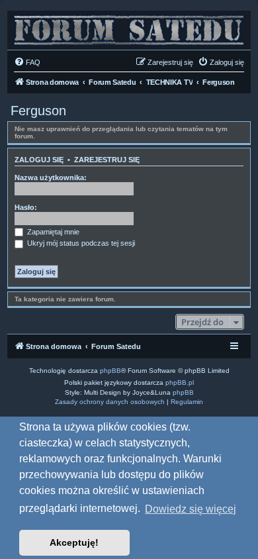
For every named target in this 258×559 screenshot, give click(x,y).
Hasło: (26, 207)
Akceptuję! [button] (74, 542)
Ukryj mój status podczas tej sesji (80, 243)
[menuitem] (27, 62)
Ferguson (38, 110)
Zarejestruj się (107, 160)
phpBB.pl (179, 382)
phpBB (110, 370)
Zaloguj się (39, 160)
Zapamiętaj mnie (52, 232)
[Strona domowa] (129, 26)
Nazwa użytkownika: (51, 177)
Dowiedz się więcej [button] (190, 509)
